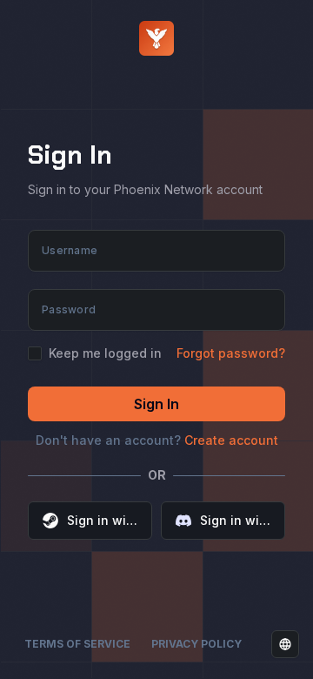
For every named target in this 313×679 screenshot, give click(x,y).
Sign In (156, 404)
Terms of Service (77, 643)
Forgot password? (230, 353)
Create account (231, 440)
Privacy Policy (196, 643)
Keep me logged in (105, 353)
